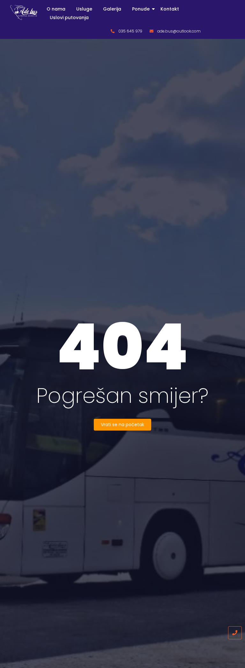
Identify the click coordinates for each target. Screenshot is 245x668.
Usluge (84, 9)
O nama (56, 9)
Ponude (141, 9)
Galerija (112, 9)
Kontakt (169, 9)
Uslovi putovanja (69, 17)
